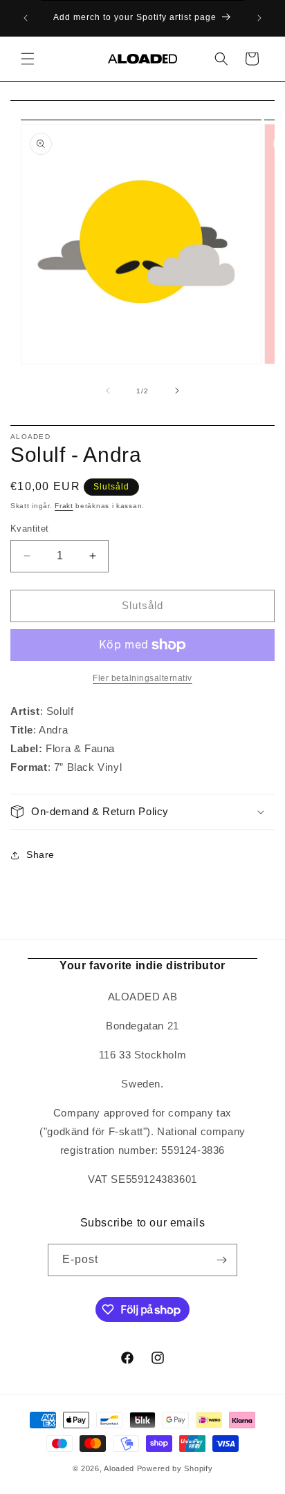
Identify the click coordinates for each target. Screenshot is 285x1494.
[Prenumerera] (221, 1260)
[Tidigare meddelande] (25, 18)
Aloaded (119, 1468)
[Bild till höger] (177, 391)
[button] (27, 59)
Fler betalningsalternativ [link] (142, 678)
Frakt (64, 506)
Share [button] (40, 854)
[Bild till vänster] (108, 391)
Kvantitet (29, 528)
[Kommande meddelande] (259, 18)
